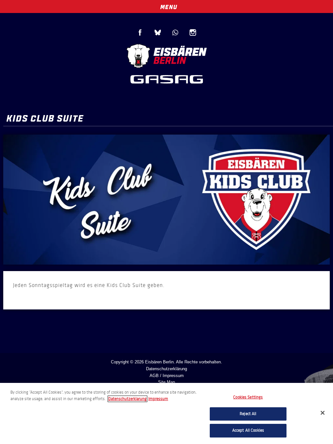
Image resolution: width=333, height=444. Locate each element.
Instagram (193, 32)
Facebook (140, 32)
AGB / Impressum (167, 375)
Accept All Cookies (248, 430)
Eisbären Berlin (166, 55)
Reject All (248, 413)
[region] (166, 413)
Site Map (166, 382)
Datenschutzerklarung (127, 398)
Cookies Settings (248, 397)
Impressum (158, 398)
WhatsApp (175, 32)
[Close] (322, 413)
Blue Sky (157, 32)
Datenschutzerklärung (166, 368)
